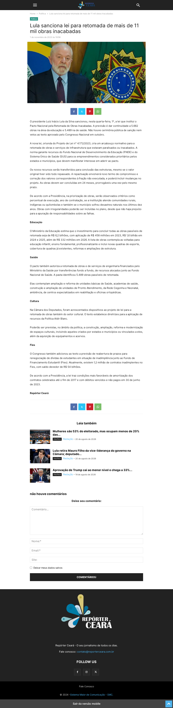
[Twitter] (81, 111)
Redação (68, 439)
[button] (35, 5)
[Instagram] (86, 672)
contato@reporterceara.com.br (95, 651)
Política (42, 13)
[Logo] (86, 627)
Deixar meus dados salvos (47, 567)
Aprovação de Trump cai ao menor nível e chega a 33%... (92, 470)
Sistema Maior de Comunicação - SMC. (91, 694)
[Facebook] (73, 111)
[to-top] (168, 702)
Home (32, 13)
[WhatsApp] (97, 111)
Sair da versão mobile (86, 703)
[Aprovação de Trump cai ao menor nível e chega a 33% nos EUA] (40, 476)
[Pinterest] (89, 111)
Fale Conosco (86, 686)
